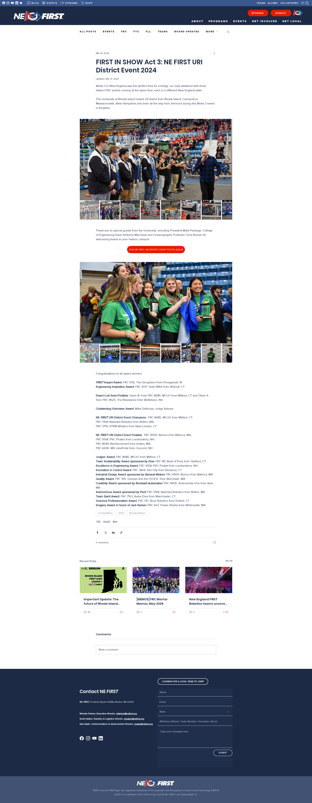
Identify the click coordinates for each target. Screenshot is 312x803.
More (210, 31)
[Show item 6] (191, 210)
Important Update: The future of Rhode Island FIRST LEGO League (101, 601)
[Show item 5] (171, 210)
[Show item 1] (89, 210)
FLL (148, 31)
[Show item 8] (231, 210)
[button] (196, 21)
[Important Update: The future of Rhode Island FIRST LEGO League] (103, 580)
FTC (136, 31)
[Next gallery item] (228, 159)
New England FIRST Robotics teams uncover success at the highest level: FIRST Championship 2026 (207, 601)
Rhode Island (137, 513)
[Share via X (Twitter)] (105, 532)
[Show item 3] (130, 210)
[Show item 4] (150, 210)
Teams (163, 31)
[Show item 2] (110, 210)
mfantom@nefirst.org (126, 713)
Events (109, 31)
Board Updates (186, 31)
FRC (124, 31)
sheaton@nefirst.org (134, 718)
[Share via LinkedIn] (113, 532)
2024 (121, 513)
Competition (105, 513)
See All (228, 560)
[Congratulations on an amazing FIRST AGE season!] (156, 580)
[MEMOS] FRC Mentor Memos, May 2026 (152, 601)
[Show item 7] (211, 210)
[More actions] (214, 53)
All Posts (88, 31)
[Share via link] (121, 532)
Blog (115, 521)
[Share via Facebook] (97, 532)
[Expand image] (156, 159)
